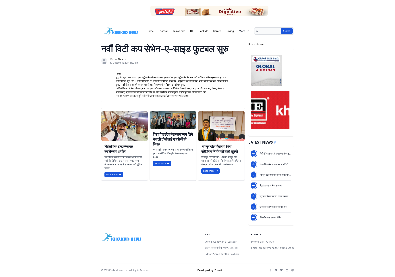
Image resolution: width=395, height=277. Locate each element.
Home (150, 31)
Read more (112, 174)
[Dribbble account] (292, 270)
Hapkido (203, 31)
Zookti (218, 270)
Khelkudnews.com (118, 270)
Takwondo (179, 31)
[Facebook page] (270, 270)
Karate (217, 31)
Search (286, 30)
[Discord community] (276, 270)
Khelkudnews (256, 44)
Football (163, 31)
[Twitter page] (281, 270)
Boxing (230, 31)
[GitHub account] (287, 270)
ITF (191, 31)
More (242, 31)
